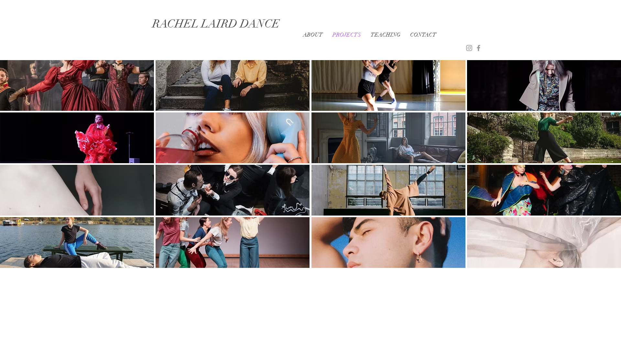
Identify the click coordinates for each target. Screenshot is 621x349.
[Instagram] (469, 48)
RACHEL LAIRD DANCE (216, 24)
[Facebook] (478, 48)
